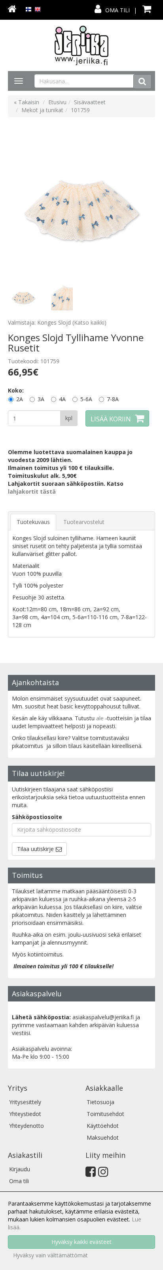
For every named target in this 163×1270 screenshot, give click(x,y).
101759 (80, 110)
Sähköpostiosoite (37, 817)
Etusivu (57, 102)
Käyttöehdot (103, 1125)
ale (100, 718)
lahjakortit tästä (32, 491)
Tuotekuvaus (33, 522)
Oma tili (117, 10)
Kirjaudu (19, 1169)
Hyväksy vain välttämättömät (50, 1255)
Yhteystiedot (25, 1114)
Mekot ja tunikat (42, 110)
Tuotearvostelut (83, 522)
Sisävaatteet (90, 102)
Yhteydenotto (26, 1125)
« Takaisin (26, 102)
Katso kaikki (89, 322)
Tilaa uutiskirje (35, 849)
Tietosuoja (100, 1102)
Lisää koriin (111, 419)
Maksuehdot (103, 1137)
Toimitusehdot (105, 1114)
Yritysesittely (25, 1102)
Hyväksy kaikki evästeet (81, 1242)
